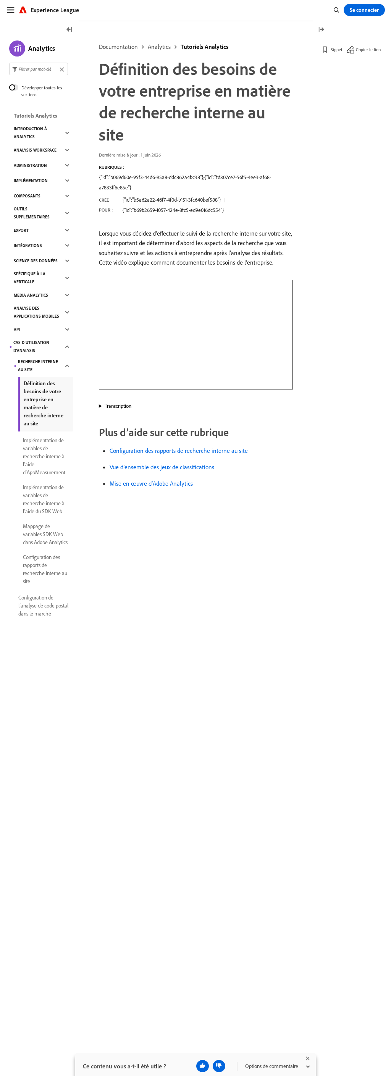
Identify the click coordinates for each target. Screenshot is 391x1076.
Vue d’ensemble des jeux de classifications (162, 467)
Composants (27, 196)
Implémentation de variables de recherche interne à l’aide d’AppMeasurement (44, 456)
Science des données (36, 260)
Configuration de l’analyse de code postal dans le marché (43, 605)
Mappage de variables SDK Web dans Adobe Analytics (45, 534)
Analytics (159, 46)
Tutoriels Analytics (204, 46)
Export (21, 230)
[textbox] (38, 69)
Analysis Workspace (35, 150)
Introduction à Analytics (30, 132)
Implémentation (31, 180)
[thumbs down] (219, 1066)
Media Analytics (31, 295)
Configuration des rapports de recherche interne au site (179, 450)
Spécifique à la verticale (29, 277)
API (17, 329)
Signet (337, 49)
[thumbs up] (202, 1066)
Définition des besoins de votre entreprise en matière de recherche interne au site (43, 403)
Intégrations (28, 245)
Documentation (118, 46)
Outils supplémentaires (32, 213)
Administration (30, 165)
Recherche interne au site (38, 365)
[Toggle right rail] (321, 30)
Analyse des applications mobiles (36, 312)
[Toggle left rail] (69, 30)
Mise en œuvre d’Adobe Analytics (151, 483)
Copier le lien (368, 49)
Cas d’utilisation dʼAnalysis (31, 346)
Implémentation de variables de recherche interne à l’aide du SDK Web (44, 499)
